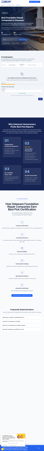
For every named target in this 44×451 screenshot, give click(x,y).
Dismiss (38, 448)
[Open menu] (42, 2)
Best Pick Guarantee (30, 29)
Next (40, 99)
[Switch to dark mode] (27, 2)
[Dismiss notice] (42, 448)
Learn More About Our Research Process (22, 295)
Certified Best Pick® (22, 65)
